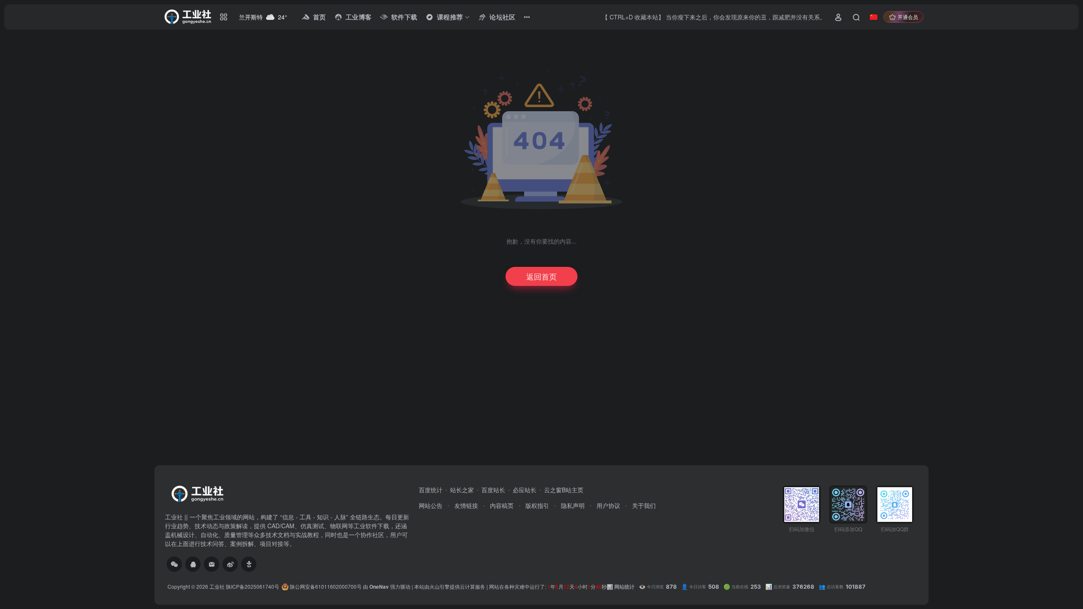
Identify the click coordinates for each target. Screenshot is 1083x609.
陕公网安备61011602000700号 (325, 586)
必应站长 (524, 490)
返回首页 (541, 276)
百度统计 (431, 490)
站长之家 (462, 490)
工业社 (217, 586)
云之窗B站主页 (563, 490)
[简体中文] (874, 17)
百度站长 (493, 490)
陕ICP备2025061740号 (252, 586)
